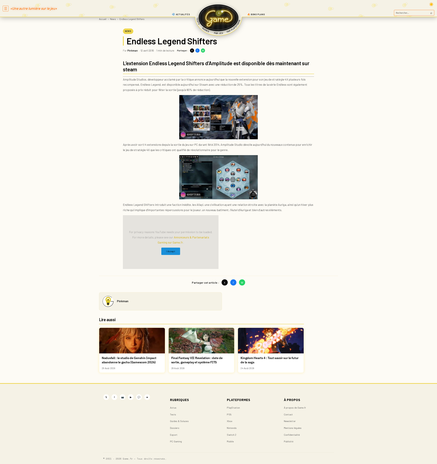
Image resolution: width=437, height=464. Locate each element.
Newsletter (290, 421)
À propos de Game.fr (295, 407)
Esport (173, 434)
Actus (173, 407)
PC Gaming (176, 441)
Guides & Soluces (179, 421)
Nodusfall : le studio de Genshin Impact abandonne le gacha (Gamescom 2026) (129, 360)
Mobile (230, 441)
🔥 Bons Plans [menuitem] (256, 14)
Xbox (229, 421)
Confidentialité (292, 434)
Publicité (288, 441)
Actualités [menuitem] (183, 14)
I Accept (170, 251)
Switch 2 (231, 434)
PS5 (229, 414)
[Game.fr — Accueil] (219, 17)
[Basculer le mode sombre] (431, 4)
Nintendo (232, 427)
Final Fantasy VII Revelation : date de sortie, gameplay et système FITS (197, 360)
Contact (288, 414)
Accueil (103, 19)
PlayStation (233, 407)
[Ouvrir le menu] (6, 8)
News (113, 19)
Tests (173, 414)
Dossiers (174, 427)
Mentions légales (293, 427)
